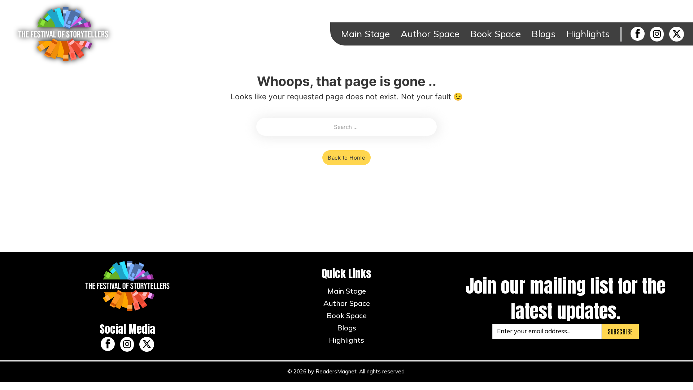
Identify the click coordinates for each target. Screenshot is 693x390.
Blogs (543, 34)
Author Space (430, 34)
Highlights (588, 34)
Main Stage (365, 34)
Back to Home (346, 157)
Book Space (495, 34)
